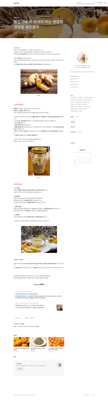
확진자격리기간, (74, 109)
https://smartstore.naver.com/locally (25, 303)
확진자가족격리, (74, 97)
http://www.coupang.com (22, 291)
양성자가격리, (74, 100)
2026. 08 (82, 150)
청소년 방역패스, (74, 111)
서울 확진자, (80, 106)
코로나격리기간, (79, 102)
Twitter (79, 132)
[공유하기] (19, 318)
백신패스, (73, 104)
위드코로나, (84, 104)
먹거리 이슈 (74, 87)
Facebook (73, 132)
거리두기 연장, (86, 102)
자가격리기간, (81, 97)
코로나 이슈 (74, 79)
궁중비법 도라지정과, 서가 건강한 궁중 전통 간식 (30, 305)
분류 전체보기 (75, 76)
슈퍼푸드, (80, 109)
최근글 (72, 117)
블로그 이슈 (74, 84)
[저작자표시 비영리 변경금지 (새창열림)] (32, 318)
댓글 (15, 356)
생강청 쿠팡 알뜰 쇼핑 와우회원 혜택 (26, 294)
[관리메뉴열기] (105, 3)
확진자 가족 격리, (88, 100)
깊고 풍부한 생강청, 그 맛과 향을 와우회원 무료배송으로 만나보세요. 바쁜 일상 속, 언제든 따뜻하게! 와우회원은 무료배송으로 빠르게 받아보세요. (38, 297)
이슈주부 (16, 3)
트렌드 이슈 (74, 81)
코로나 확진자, (78, 104)
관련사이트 (86, 395)
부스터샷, (81, 111)
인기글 (76, 117)
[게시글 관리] (21, 318)
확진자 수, (73, 102)
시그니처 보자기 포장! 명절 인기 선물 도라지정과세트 (29, 307)
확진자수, (85, 109)
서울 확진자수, (80, 100)
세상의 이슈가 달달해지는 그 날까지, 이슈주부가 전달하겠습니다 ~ (31, 365)
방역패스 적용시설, (89, 97)
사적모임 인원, (87, 106)
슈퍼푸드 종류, (74, 106)
